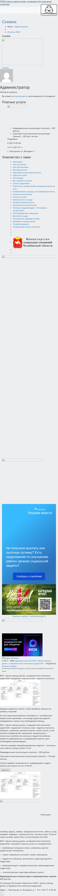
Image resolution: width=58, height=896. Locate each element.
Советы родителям (21, 183)
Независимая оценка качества (26, 226)
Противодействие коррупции (25, 213)
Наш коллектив (19, 164)
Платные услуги (20, 196)
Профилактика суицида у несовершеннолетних (34, 191)
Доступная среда (20, 215)
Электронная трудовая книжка (26, 218)
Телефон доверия (21, 224)
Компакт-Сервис (9, 666)
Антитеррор (18, 177)
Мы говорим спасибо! (22, 180)
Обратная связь (20, 175)
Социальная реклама (22, 194)
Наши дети (17, 161)
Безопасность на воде (22, 199)
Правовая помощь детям (24, 221)
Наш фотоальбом (20, 167)
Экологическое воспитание (25, 205)
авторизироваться (20, 96)
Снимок (9, 21)
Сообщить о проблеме (29, 576)
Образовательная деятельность (27, 172)
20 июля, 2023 (13, 32)
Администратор (21, 26)
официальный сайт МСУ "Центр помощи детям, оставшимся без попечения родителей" (26, 662)
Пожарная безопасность (23, 202)
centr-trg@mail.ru (14, 147)
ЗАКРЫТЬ (5, 770)
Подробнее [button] (12, 139)
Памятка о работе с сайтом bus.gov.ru (29, 616)
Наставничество (20, 169)
